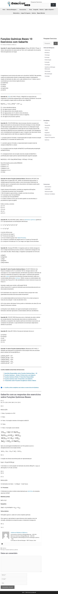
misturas (17, 278)
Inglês (46, 130)
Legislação (48, 189)
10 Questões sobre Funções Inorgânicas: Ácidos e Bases (20, 380)
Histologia (47, 71)
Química (34, 13)
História (41, 9)
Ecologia (47, 57)
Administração (49, 191)
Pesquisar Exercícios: (36, 2)
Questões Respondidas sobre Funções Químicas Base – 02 (20, 373)
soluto (7, 276)
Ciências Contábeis (50, 194)
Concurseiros (22, 9)
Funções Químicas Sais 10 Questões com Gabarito (18, 378)
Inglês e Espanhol (49, 9)
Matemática (16, 13)
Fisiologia (47, 64)
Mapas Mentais (41, 13)
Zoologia (47, 76)
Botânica (47, 52)
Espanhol (47, 132)
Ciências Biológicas (11, 9)
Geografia (35, 9)
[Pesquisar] (56, 43)
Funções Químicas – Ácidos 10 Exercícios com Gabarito (20, 375)
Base (3, 549)
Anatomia (47, 50)
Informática (48, 186)
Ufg (9, 96)
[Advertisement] (29, 25)
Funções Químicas (9, 549)
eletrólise (30, 491)
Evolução (47, 62)
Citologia (47, 55)
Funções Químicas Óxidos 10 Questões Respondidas (19, 377)
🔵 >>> (20, 387)
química (16, 549)
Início (4, 9)
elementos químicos (30, 219)
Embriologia (48, 60)
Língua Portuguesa (25, 13)
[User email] (2, 544)
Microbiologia (48, 73)
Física (30, 9)
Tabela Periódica (21, 237)
